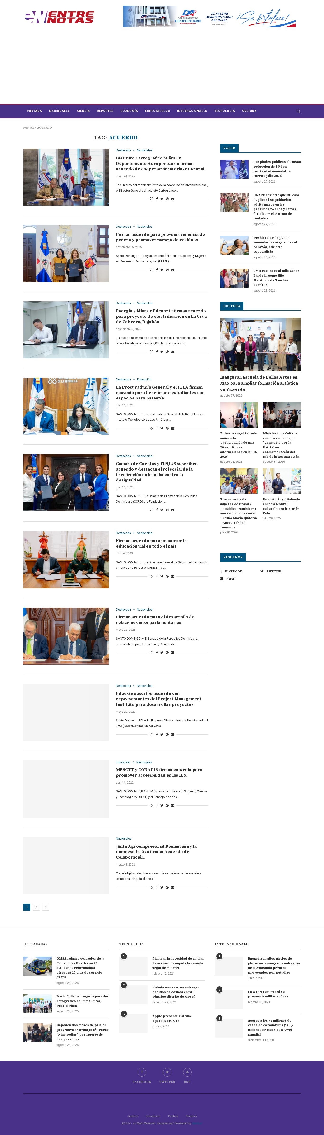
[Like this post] (151, 199)
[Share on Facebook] (157, 199)
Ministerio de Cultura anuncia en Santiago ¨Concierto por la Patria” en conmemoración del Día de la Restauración (281, 445)
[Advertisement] (162, 68)
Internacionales (192, 111)
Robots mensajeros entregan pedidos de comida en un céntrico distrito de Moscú (175, 992)
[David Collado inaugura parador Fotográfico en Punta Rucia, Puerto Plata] (37, 1003)
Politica (173, 1116)
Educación (144, 379)
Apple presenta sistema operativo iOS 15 (171, 1018)
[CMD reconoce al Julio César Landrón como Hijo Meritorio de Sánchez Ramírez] (234, 278)
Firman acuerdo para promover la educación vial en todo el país (151, 543)
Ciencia (83, 111)
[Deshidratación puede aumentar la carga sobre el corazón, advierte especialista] (234, 245)
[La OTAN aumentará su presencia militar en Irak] (229, 999)
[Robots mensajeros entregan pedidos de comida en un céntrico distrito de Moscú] (133, 994)
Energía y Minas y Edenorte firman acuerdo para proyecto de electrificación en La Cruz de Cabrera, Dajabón (161, 316)
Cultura (249, 111)
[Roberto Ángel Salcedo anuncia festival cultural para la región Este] (282, 481)
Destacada (123, 150)
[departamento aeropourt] (209, 7)
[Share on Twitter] (161, 199)
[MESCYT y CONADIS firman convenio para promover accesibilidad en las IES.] (66, 789)
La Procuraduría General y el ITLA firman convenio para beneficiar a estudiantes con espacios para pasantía (160, 393)
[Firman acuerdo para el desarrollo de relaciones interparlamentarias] (66, 636)
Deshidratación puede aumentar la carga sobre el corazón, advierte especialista (275, 245)
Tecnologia (224, 111)
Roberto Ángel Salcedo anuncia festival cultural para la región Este (281, 506)
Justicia (132, 1116)
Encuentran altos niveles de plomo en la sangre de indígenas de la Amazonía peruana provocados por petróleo (274, 966)
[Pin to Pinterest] (167, 199)
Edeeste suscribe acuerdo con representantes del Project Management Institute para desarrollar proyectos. (158, 699)
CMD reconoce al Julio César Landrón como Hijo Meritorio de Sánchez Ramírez (276, 278)
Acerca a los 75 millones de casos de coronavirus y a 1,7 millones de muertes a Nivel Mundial (271, 1028)
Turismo (191, 1116)
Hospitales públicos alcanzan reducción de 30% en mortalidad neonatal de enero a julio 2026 (277, 169)
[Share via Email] (172, 199)
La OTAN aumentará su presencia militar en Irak (268, 994)
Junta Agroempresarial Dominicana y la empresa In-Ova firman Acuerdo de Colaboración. (156, 852)
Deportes (105, 111)
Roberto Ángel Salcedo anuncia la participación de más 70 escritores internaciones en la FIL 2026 (238, 445)
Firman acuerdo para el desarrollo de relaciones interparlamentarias (155, 619)
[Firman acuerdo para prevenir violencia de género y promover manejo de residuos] (66, 253)
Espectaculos (157, 111)
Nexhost (197, 1123)
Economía (129, 111)
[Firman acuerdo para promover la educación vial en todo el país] (66, 559)
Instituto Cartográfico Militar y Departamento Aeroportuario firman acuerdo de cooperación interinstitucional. (160, 163)
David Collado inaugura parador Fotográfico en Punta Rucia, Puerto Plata (82, 1001)
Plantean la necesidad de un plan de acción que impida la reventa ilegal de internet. (178, 963)
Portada (34, 111)
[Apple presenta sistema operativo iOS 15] (133, 1023)
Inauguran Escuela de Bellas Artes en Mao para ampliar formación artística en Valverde (259, 383)
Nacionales (59, 111)
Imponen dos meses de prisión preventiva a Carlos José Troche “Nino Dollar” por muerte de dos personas (82, 1032)
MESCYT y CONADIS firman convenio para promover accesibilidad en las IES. (159, 772)
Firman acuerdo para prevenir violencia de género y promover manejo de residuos (160, 237)
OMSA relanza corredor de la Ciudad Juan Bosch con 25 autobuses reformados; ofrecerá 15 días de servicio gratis (80, 968)
